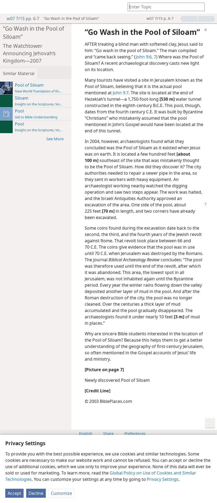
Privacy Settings (163, 479)
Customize (61, 493)
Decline (36, 493)
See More (55, 138)
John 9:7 (121, 93)
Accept (14, 493)
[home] (8, 7)
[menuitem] (8, 7)
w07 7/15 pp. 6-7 (23, 18)
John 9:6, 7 (146, 57)
